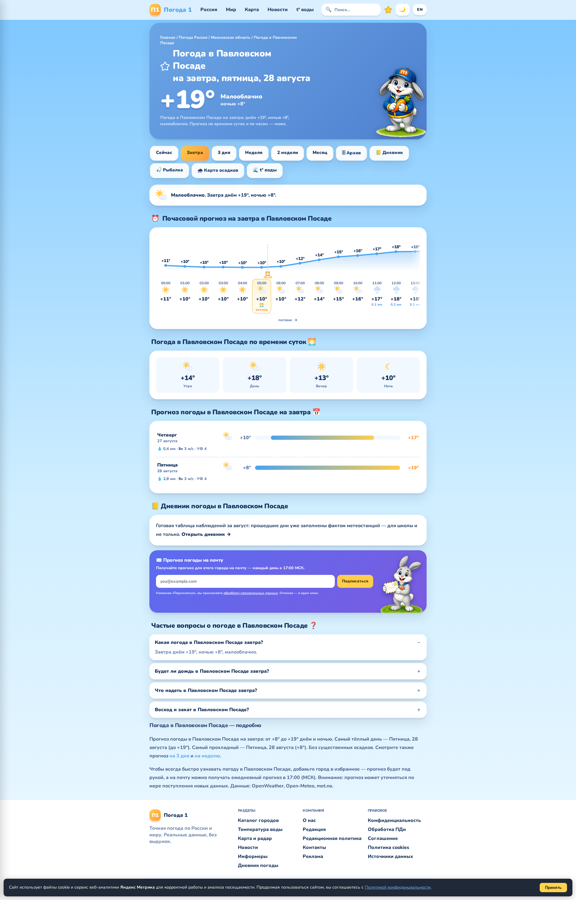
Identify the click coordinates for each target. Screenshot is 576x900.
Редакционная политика (332, 838)
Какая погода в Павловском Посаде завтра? (209, 642)
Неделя (253, 152)
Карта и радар (255, 838)
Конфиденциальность (394, 820)
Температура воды (260, 829)
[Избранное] (388, 10)
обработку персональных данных (251, 593)
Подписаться (355, 581)
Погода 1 (171, 10)
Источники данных (390, 856)
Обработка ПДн (387, 829)
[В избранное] (165, 66)
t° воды (305, 9)
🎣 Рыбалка (169, 170)
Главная (167, 37)
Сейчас (164, 152)
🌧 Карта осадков (218, 170)
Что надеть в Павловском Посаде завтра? (206, 690)
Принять (553, 887)
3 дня (224, 152)
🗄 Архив (351, 153)
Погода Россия (193, 37)
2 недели (287, 152)
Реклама (313, 856)
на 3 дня (179, 756)
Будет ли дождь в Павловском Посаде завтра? (212, 671)
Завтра (195, 152)
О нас (309, 820)
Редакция (314, 829)
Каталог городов (258, 820)
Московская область (230, 37)
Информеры (253, 856)
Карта (252, 9)
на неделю (207, 756)
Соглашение (383, 838)
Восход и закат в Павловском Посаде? (202, 709)
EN (420, 9)
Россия (208, 9)
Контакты (314, 847)
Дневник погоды (258, 865)
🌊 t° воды (265, 170)
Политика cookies (388, 847)
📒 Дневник (389, 152)
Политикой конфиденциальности (397, 887)
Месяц (320, 152)
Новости (278, 9)
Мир (231, 9)
